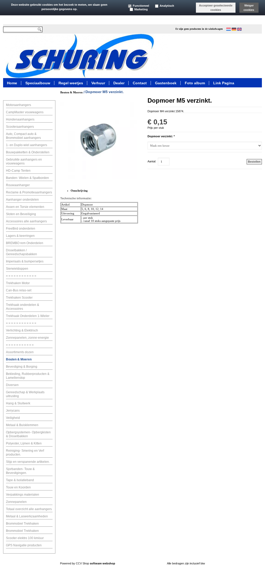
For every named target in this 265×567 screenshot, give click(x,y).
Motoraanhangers (18, 105)
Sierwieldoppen (17, 268)
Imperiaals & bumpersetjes (24, 261)
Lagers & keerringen (20, 236)
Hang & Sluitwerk (18, 403)
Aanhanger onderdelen (22, 199)
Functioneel (141, 5)
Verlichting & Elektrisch (22, 330)
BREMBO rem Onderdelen (24, 243)
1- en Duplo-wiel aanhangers (26, 145)
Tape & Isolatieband (20, 480)
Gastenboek (165, 83)
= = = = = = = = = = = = (21, 276)
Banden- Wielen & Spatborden (27, 178)
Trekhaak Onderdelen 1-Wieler (27, 316)
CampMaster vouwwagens (24, 112)
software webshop (102, 563)
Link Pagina (223, 83)
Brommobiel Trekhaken (22, 523)
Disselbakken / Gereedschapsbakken (21, 252)
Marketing (141, 9)
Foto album (195, 83)
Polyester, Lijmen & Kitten (24, 443)
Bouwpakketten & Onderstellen (27, 152)
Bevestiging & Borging (21, 366)
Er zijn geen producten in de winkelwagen (199, 28)
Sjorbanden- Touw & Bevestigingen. (20, 471)
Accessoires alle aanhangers (26, 221)
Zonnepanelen (16, 502)
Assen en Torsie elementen (25, 207)
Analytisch (167, 5)
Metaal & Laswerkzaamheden (27, 516)
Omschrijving (79, 190)
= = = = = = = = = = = (20, 345)
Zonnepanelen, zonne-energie (27, 337)
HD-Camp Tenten (18, 170)
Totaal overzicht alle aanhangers (29, 509)
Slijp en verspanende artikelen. (28, 462)
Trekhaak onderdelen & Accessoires (22, 307)
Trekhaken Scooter (19, 297)
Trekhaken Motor (18, 283)
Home (12, 83)
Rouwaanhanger (18, 185)
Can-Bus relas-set (18, 290)
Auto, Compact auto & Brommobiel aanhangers (23, 136)
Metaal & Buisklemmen (22, 425)
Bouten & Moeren (19, 359)
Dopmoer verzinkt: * (161, 136)
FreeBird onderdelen (20, 228)
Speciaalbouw (37, 83)
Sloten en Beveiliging (21, 214)
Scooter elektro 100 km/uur (25, 538)
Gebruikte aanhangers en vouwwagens (24, 161)
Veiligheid (13, 418)
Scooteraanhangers (20, 126)
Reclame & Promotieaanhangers (29, 192)
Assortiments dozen (20, 352)
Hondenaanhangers (20, 119)
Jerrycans (13, 410)
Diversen (12, 385)
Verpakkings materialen (22, 494)
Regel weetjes (70, 83)
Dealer (118, 83)
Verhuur (98, 83)
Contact (140, 83)
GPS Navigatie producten (24, 545)
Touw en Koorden (18, 487)
